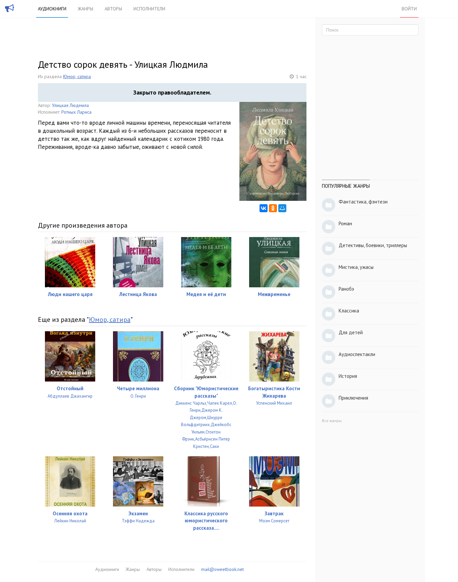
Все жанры (332, 420)
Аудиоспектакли (357, 354)
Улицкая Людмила (70, 105)
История (348, 376)
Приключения (353, 398)
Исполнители (149, 9)
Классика (349, 310)
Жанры (85, 9)
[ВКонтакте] (264, 208)
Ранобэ (346, 289)
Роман (345, 223)
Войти (409, 9)
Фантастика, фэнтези (363, 201)
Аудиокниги (52, 9)
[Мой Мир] (282, 208)
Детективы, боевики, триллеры (373, 245)
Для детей (351, 332)
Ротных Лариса (76, 112)
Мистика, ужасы (356, 267)
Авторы (113, 9)
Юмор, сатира (77, 76)
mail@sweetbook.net (222, 569)
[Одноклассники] (273, 208)
